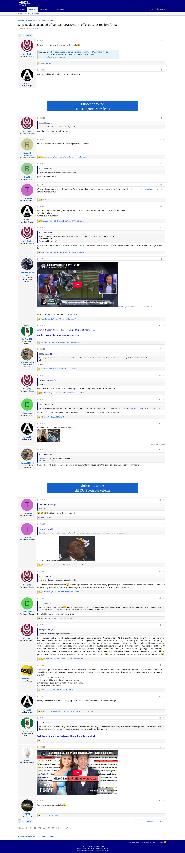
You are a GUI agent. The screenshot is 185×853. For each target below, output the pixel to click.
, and (60, 319)
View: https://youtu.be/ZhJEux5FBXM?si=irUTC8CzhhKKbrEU (135, 307)
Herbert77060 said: (46, 380)
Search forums (33, 13)
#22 (164, 696)
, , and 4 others (63, 393)
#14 (164, 423)
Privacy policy (146, 842)
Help (154, 842)
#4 (164, 139)
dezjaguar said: (44, 630)
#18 (164, 571)
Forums (32, 9)
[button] (52, 9)
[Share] (161, 40)
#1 (164, 40)
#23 (164, 718)
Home (22, 9)
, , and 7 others (63, 221)
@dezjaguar (149, 189)
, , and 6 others (63, 252)
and (49, 200)
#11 (164, 349)
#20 (164, 625)
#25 (164, 800)
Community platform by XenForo (93, 847)
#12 (164, 375)
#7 (164, 206)
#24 (164, 747)
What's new (45, 9)
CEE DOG (23, 28)
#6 (164, 185)
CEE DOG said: (44, 354)
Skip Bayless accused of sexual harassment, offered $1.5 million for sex (78, 52)
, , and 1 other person (66, 157)
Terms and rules (133, 842)
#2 (164, 70)
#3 (164, 118)
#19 (164, 598)
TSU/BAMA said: (45, 404)
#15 (164, 449)
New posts (22, 13)
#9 (164, 259)
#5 (164, 163)
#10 (164, 325)
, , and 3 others (63, 659)
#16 (164, 500)
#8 (164, 227)
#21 (164, 665)
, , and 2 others (59, 369)
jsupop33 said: (44, 123)
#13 (164, 399)
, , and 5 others (63, 565)
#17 (164, 524)
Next (28, 35)
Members (60, 9)
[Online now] (27, 360)
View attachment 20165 (47, 460)
